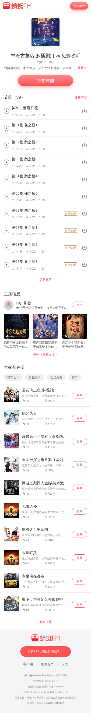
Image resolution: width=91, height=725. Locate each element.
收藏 (79, 395)
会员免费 (56, 377)
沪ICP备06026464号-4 (35, 675)
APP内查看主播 (44, 354)
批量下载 (80, 97)
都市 (75, 377)
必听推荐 (45, 622)
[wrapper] (45, 362)
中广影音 (49, 62)
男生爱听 (35, 377)
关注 (79, 305)
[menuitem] (82, 68)
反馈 (64, 664)
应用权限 (48, 703)
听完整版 (45, 80)
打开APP (79, 6)
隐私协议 (59, 703)
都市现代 (13, 377)
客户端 (28, 664)
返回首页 (47, 664)
